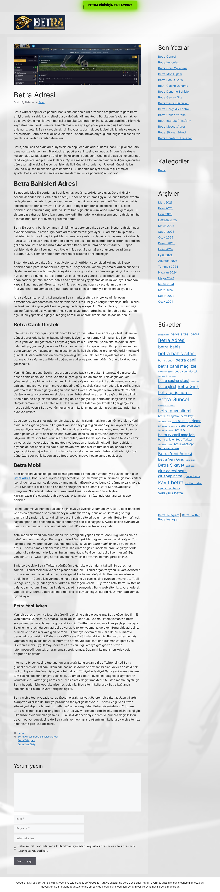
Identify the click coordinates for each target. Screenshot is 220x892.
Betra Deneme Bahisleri (174, 91)
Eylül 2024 (165, 255)
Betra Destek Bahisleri (173, 103)
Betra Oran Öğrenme (172, 68)
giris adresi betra (172, 471)
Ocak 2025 (165, 237)
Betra (21, 733)
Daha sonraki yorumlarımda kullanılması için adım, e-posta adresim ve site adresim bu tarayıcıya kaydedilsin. (77, 848)
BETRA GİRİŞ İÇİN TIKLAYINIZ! (110, 5)
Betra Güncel (167, 56)
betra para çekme (165, 430)
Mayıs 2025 (166, 226)
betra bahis (169, 346)
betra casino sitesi (173, 380)
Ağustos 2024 (168, 261)
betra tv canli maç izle (176, 435)
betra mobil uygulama (167, 426)
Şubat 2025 (166, 231)
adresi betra (163, 335)
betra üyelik (191, 460)
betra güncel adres (166, 406)
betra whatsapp (184, 444)
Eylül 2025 (165, 214)
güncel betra (192, 476)
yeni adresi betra (169, 488)
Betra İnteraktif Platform (174, 120)
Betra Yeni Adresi (175, 453)
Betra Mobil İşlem (170, 74)
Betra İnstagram (169, 519)
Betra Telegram (26, 740)
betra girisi (167, 386)
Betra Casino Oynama (173, 85)
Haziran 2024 (167, 272)
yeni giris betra (170, 493)
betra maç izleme (186, 421)
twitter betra (193, 483)
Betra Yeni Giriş (26, 744)
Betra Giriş (188, 386)
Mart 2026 (165, 202)
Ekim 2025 (165, 208)
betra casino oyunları (167, 376)
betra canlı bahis (165, 372)
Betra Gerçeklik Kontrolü (174, 109)
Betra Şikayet (171, 465)
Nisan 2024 (166, 284)
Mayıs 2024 (166, 278)
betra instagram (168, 416)
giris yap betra (170, 476)
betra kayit (187, 416)
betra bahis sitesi (177, 353)
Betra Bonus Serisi (170, 80)
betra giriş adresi (175, 392)
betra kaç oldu (164, 421)
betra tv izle (166, 439)
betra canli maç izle (177, 366)
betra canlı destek (186, 371)
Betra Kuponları (168, 62)
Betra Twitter (183, 439)
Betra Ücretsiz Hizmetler (175, 138)
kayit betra (171, 482)
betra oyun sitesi (189, 425)
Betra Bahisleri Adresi (45, 736)
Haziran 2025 (167, 220)
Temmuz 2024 (168, 266)
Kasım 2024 (166, 243)
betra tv (180, 430)
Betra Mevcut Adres (172, 126)
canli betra (190, 466)
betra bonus (166, 360)
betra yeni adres (168, 448)
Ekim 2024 (165, 249)
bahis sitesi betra (184, 334)
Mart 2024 (165, 290)
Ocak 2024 (165, 301)
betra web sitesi (165, 444)
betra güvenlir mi (174, 410)
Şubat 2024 (166, 296)
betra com (194, 381)
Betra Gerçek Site (170, 97)
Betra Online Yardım (172, 115)
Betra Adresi (25, 736)
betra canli (185, 360)
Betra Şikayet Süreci (172, 132)
